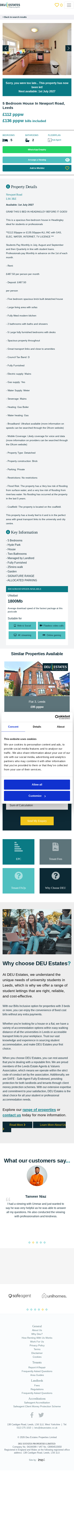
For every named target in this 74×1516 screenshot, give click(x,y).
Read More (17, 1152)
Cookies (37, 1385)
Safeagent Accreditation (37, 1431)
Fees (37, 1413)
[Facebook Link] (31, 1443)
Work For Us (37, 1370)
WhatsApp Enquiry (37, 150)
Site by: (33, 1488)
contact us (12, 1142)
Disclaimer (37, 1381)
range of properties (41, 1137)
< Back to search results (15, 17)
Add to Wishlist (37, 168)
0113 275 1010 (23, 1456)
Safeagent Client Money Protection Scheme (37, 1435)
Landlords (37, 1408)
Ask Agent (57, 140)
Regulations (37, 1417)
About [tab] (61, 726)
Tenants (37, 1390)
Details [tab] (37, 726)
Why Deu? (37, 1362)
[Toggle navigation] (69, 5)
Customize (35, 795)
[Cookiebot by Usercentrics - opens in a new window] (55, 717)
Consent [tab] (13, 726)
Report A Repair (37, 1395)
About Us (37, 1358)
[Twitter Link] (41, 1443)
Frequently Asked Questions (37, 1399)
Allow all (37, 784)
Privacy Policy (37, 1374)
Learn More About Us (35, 1154)
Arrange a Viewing (37, 160)
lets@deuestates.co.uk (46, 1456)
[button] (68, 48)
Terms (37, 1377)
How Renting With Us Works (37, 1366)
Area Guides (37, 1403)
